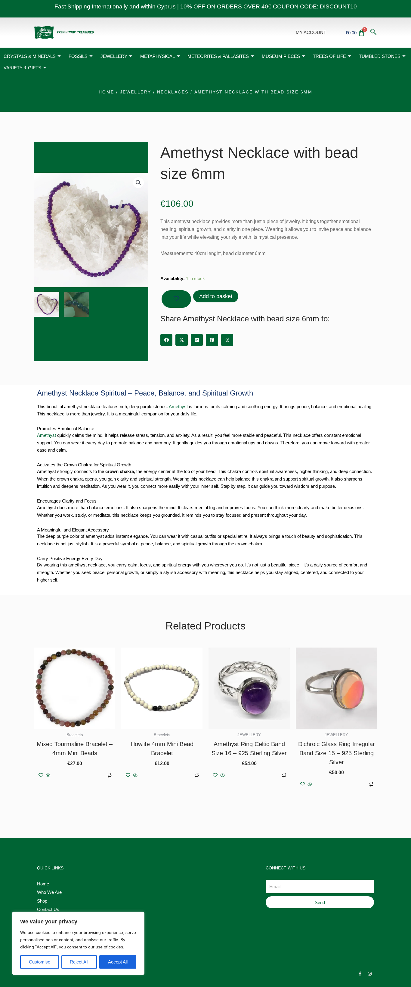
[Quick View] (48, 775)
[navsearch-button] (373, 33)
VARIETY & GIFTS (22, 67)
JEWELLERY (113, 56)
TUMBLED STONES (379, 56)
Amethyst (178, 406)
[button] (138, 182)
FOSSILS (78, 56)
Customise (39, 961)
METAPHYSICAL (157, 56)
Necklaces (173, 92)
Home (106, 92)
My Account (311, 32)
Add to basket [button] (78, 775)
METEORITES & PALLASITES (218, 56)
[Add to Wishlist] (176, 299)
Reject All (79, 961)
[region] (78, 943)
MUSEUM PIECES (281, 56)
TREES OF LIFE (329, 56)
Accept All (118, 961)
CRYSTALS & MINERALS (30, 56)
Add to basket (215, 296)
